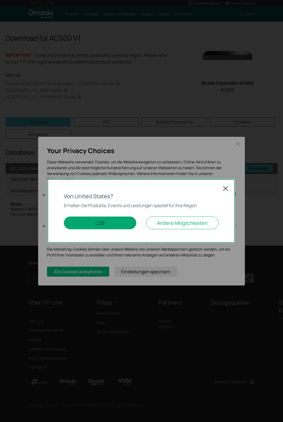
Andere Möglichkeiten (182, 223)
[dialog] (141, 211)
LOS (99, 223)
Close (225, 188)
